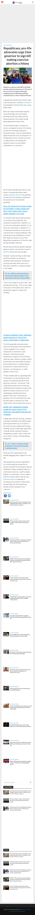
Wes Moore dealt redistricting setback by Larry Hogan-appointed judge (20, 653)
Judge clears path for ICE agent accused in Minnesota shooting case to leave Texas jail (20, 744)
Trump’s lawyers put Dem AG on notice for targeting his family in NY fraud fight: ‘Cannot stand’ (20, 598)
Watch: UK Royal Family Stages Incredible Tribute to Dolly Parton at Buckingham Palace (20, 763)
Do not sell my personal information (20, 910)
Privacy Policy (24, 909)
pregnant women (15, 195)
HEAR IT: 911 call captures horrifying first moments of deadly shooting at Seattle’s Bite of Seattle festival (20, 560)
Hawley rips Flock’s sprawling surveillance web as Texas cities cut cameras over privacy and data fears (20, 541)
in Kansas (26, 102)
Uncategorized (7, 45)
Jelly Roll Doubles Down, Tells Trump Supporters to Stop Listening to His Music (20, 725)
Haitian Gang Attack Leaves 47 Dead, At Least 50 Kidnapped (20, 689)
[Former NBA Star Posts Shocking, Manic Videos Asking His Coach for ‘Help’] (6, 634)
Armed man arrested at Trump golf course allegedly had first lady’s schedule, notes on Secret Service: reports (20, 503)
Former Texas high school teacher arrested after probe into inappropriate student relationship (21, 707)
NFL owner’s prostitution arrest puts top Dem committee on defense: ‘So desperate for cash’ (20, 671)
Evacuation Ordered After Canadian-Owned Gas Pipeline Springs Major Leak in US (20, 617)
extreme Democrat (10, 479)
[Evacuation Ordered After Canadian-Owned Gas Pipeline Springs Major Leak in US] (6, 615)
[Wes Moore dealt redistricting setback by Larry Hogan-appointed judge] (6, 652)
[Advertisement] (17, 23)
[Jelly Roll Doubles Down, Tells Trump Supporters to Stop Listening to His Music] (6, 724)
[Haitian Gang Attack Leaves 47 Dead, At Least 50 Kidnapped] (6, 688)
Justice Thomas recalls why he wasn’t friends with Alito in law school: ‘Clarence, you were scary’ (20, 579)
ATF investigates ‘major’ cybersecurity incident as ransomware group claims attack (20, 522)
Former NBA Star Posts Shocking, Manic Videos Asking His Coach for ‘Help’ (20, 635)
